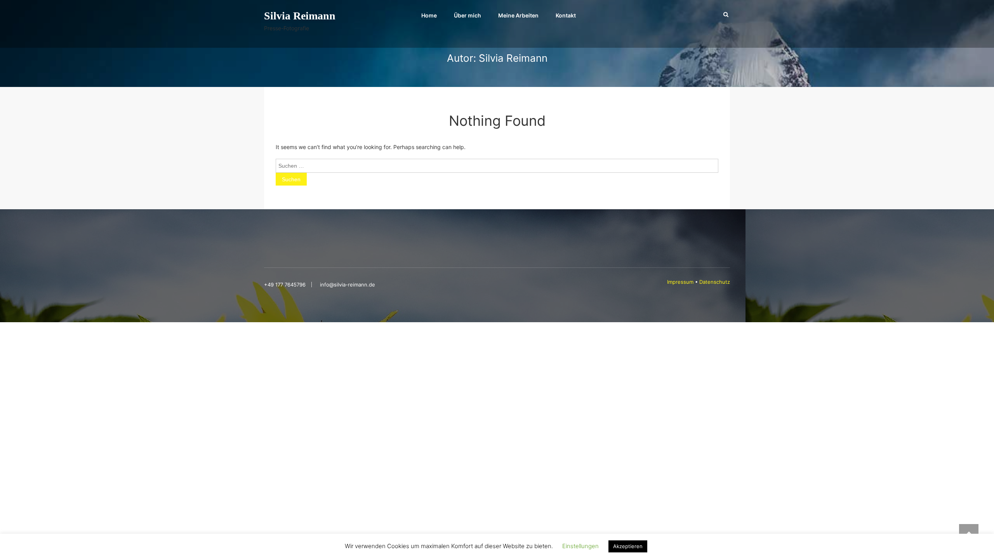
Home (429, 15)
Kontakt (566, 15)
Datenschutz (714, 282)
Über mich (467, 15)
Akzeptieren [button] (628, 546)
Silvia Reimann (299, 16)
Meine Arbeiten (518, 15)
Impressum (681, 282)
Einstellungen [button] (580, 546)
